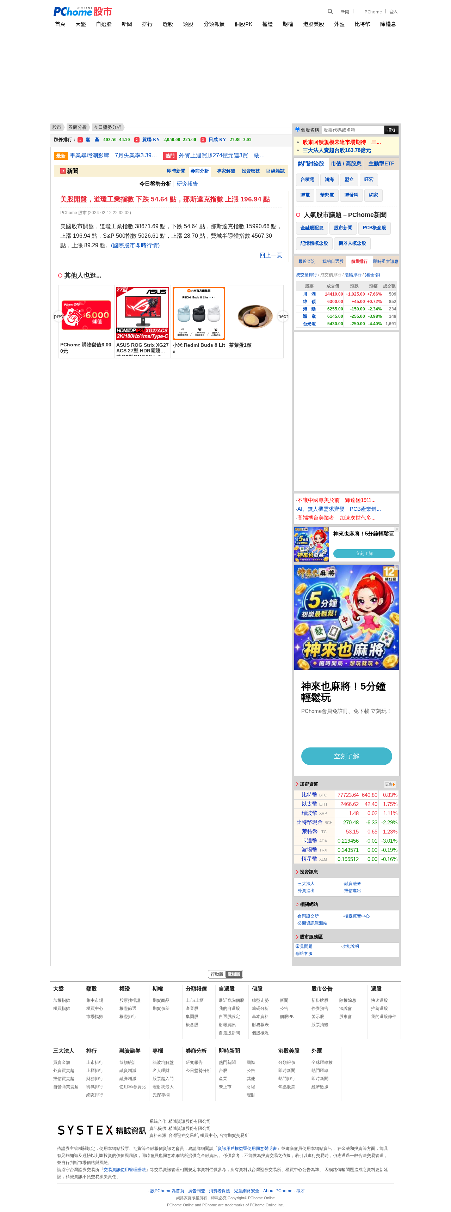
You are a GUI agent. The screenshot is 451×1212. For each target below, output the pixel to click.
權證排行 (127, 1016)
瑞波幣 (309, 813)
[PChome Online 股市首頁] (140, 11)
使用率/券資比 (132, 1086)
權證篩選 (127, 1008)
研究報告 (187, 184)
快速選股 (379, 1000)
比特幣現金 (309, 822)
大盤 (80, 24)
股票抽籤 (319, 1024)
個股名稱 (310, 130)
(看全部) (372, 274)
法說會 (345, 1008)
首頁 (60, 24)
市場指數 (94, 1016)
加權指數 (61, 1000)
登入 (393, 11)
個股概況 (260, 1032)
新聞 (345, 11)
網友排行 (94, 1094)
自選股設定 (229, 1016)
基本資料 (260, 1016)
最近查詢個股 (231, 1000)
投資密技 (251, 171)
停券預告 (319, 1008)
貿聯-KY (166, 139)
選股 (167, 24)
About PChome (277, 1190)
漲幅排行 (353, 274)
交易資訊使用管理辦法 (125, 1169)
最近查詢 (306, 261)
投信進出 (352, 890)
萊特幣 (310, 831)
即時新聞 (176, 171)
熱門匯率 (319, 1070)
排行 (147, 24)
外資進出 (306, 890)
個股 (257, 989)
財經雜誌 (275, 171)
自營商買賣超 (66, 1086)
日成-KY (227, 139)
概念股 (192, 1024)
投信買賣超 (63, 1078)
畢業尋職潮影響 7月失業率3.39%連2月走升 (114, 155)
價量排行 (359, 261)
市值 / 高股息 (346, 163)
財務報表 (260, 1024)
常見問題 (304, 946)
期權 (288, 24)
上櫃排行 (94, 1070)
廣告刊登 (196, 1190)
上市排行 (94, 1062)
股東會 (345, 1016)
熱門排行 (286, 1078)
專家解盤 (226, 171)
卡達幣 (309, 840)
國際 (251, 1062)
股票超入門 (163, 1078)
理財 (251, 1094)
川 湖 (309, 294)
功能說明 (350, 946)
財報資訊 (227, 1024)
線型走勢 (260, 1000)
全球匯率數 (322, 1062)
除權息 (388, 24)
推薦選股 (379, 1008)
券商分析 (77, 127)
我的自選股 (333, 261)
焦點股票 (286, 1086)
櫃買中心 (94, 1008)
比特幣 (362, 24)
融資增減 (127, 1070)
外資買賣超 (63, 1070)
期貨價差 (161, 1008)
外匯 (339, 24)
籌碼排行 (94, 1086)
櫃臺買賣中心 (357, 916)
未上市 (225, 1086)
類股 (188, 24)
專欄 (158, 1051)
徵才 (300, 1190)
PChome (373, 11)
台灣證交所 (308, 916)
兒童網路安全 (246, 1190)
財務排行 (94, 1078)
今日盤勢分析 (198, 1070)
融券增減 (127, 1078)
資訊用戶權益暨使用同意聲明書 (247, 1148)
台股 (223, 1070)
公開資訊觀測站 (312, 923)
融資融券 (352, 883)
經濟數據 (319, 1086)
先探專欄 (161, 1094)
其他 (251, 1078)
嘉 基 (104, 139)
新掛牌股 (319, 1000)
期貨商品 (161, 1000)
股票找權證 (130, 1000)
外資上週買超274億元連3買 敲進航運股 (223, 155)
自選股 (104, 24)
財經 (251, 1086)
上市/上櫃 (195, 1000)
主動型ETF (381, 163)
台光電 (309, 323)
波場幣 (309, 850)
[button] (283, 316)
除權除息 (347, 1000)
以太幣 (309, 804)
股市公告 (322, 989)
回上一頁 (271, 255)
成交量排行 (306, 274)
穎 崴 (309, 316)
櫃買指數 (61, 1008)
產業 (223, 1078)
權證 (267, 24)
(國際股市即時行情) (135, 245)
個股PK (243, 24)
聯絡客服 (304, 953)
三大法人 (306, 883)
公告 (284, 1008)
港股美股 (313, 24)
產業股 (192, 1008)
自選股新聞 (229, 1032)
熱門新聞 (227, 1062)
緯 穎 (309, 301)
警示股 (317, 1016)
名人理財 (161, 1070)
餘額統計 (127, 1062)
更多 (389, 784)
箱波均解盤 (163, 1062)
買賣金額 (61, 1062)
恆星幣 (309, 859)
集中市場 (94, 1000)
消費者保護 (219, 1190)
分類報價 (214, 24)
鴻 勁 (309, 309)
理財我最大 (163, 1086)
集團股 (192, 1016)
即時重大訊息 (386, 261)
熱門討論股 (311, 163)
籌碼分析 (260, 1008)
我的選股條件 (383, 1016)
